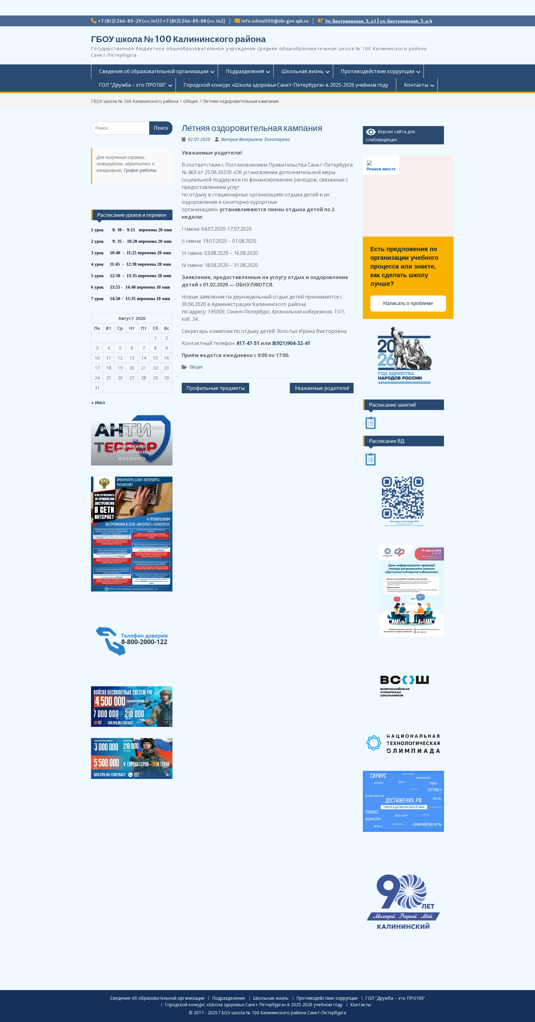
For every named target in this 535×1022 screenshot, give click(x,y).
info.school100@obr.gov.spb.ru (274, 21)
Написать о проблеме (408, 303)
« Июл (98, 402)
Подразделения (245, 71)
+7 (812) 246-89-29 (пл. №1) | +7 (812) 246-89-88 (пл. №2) (161, 21)
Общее (196, 367)
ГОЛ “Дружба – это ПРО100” (132, 84)
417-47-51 (247, 343)
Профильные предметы (215, 388)
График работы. (141, 170)
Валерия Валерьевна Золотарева (255, 139)
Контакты (416, 84)
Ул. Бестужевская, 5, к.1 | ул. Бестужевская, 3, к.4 (378, 21)
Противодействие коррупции (377, 71)
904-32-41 (298, 343)
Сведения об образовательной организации (153, 71)
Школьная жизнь (302, 71)
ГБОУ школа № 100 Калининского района (178, 39)
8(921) (279, 343)
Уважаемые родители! (321, 388)
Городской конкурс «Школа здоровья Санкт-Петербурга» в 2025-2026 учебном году (286, 84)
